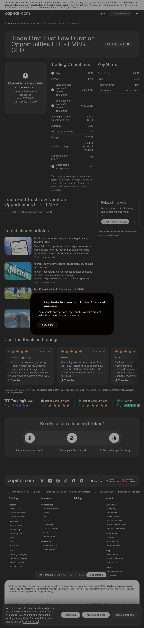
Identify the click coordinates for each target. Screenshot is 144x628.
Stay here (47, 324)
